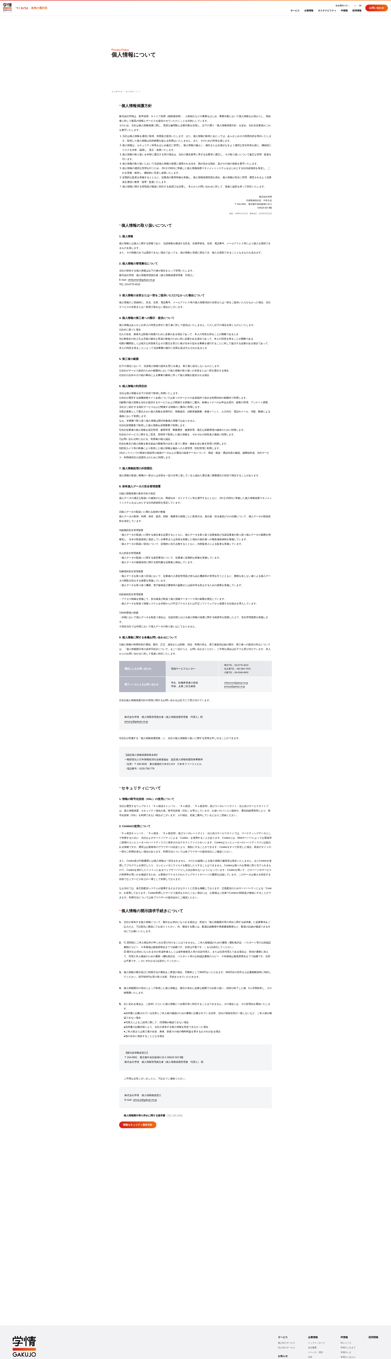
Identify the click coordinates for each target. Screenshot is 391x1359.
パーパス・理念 (315, 1352)
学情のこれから (348, 1357)
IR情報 (344, 10)
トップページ (116, 91)
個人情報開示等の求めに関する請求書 (144, 1115)
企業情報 (308, 10)
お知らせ (283, 1356)
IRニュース (346, 1343)
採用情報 (357, 10)
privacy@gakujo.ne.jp (234, 686)
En (360, 5)
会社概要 (312, 1347)
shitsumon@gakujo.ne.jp (141, 279)
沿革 (310, 1357)
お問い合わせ (376, 8)
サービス (295, 10)
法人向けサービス (286, 1347)
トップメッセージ (316, 1343)
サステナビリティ (327, 10)
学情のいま (346, 1352)
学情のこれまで (348, 1347)
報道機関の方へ (342, 6)
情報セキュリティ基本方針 (137, 1124)
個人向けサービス (286, 1343)
